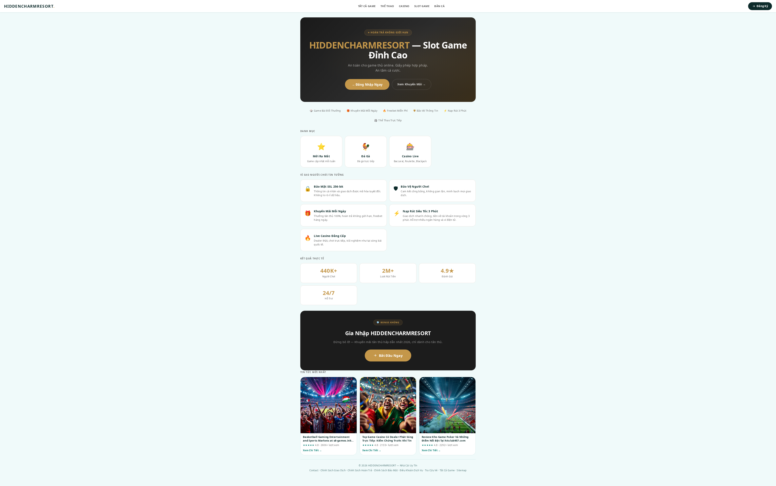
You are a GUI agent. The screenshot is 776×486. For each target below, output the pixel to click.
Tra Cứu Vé (431, 470)
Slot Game (422, 6)
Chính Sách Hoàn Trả (360, 470)
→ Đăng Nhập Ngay (367, 84)
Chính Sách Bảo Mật (386, 470)
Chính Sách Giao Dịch (333, 470)
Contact (313, 470)
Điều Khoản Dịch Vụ (411, 470)
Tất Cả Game (367, 6)
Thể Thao (387, 6)
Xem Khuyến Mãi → (411, 84)
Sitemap (461, 470)
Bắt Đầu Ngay (391, 355)
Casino (404, 6)
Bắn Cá (439, 6)
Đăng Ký (762, 6)
